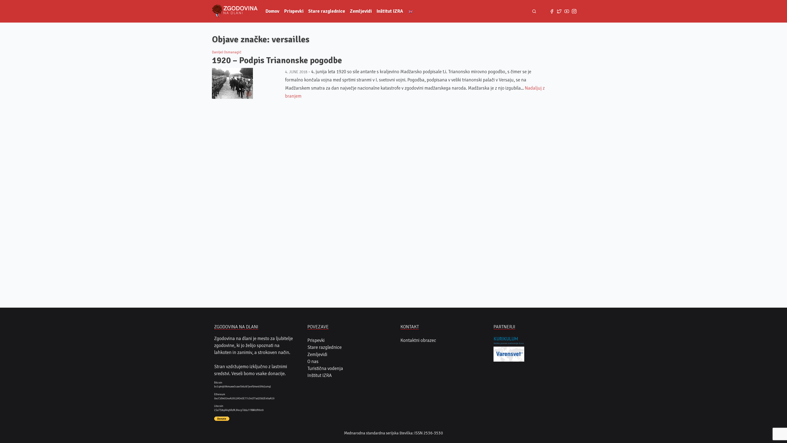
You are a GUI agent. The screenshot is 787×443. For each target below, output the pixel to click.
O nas (312, 361)
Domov (272, 11)
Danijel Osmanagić (226, 52)
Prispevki (294, 11)
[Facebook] (551, 11)
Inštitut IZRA (389, 11)
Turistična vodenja (325, 368)
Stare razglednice (326, 11)
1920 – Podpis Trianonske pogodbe (277, 60)
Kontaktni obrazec (418, 340)
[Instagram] (574, 11)
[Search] (534, 11)
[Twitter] (559, 11)
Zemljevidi (361, 11)
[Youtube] (566, 11)
